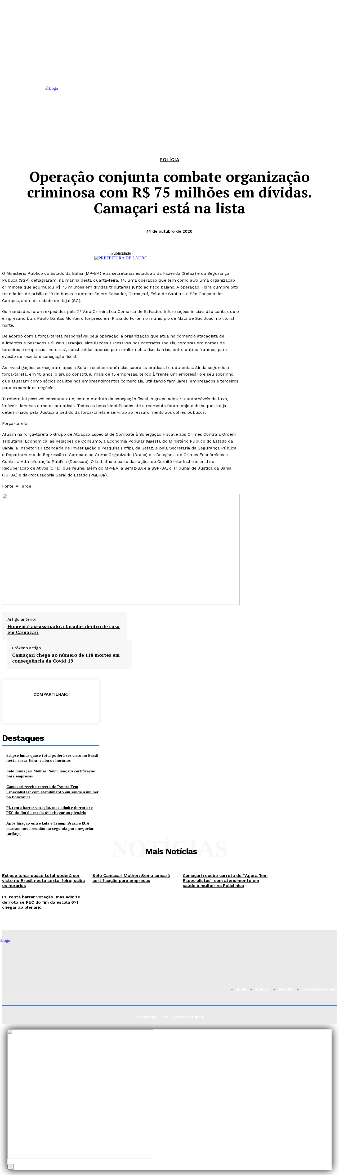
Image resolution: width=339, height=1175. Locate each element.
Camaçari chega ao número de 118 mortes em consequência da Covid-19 (66, 658)
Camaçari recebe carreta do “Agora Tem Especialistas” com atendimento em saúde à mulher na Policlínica (52, 791)
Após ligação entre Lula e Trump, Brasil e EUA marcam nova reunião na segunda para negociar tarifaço (49, 828)
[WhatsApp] (24, 105)
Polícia (169, 159)
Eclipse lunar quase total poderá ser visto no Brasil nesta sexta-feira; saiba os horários (52, 758)
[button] (140, 107)
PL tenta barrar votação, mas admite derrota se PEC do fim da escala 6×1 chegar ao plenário (49, 810)
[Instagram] (14, 105)
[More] (89, 707)
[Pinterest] (50, 708)
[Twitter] (31, 708)
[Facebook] (4, 105)
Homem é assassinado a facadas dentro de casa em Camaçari (63, 629)
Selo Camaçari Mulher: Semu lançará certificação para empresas (131, 878)
